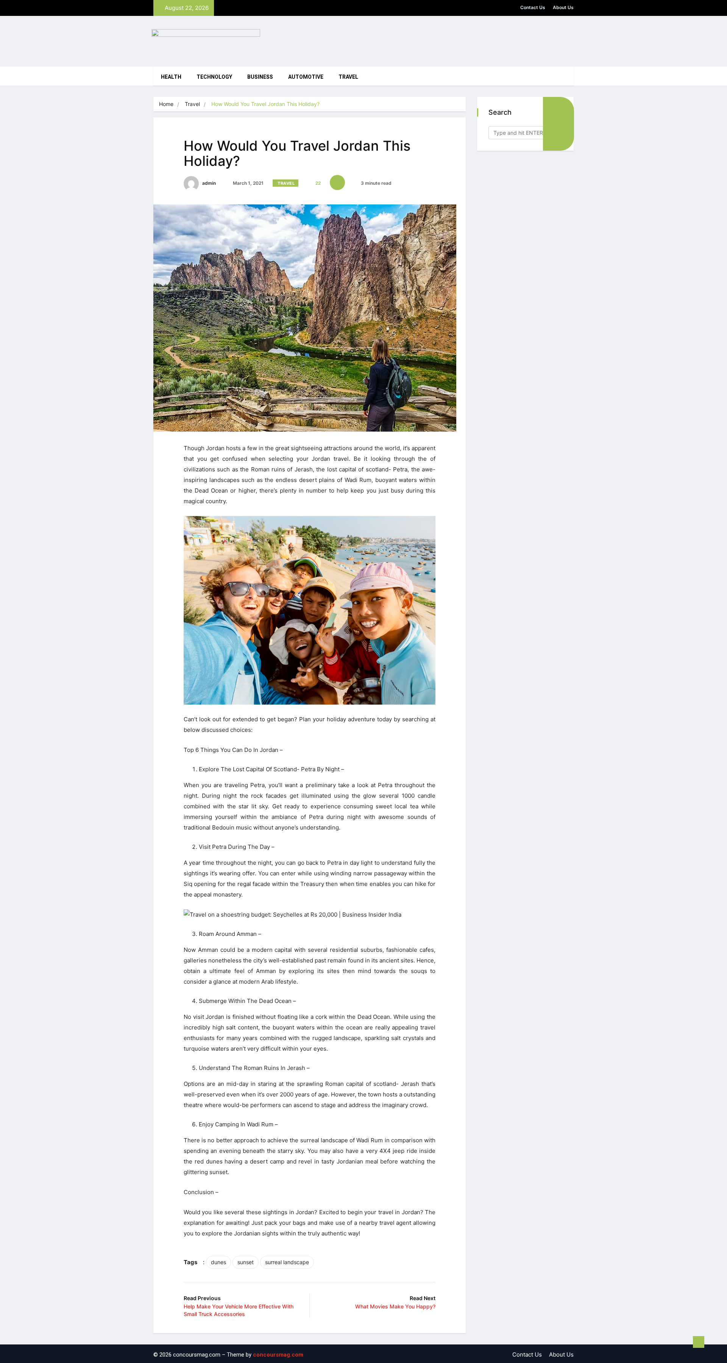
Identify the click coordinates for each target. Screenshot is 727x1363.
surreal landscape (287, 1262)
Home (166, 104)
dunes (218, 1262)
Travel (348, 77)
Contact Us (532, 7)
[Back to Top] (698, 1342)
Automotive (305, 77)
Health (171, 77)
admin (208, 183)
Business (260, 77)
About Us (563, 7)
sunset (245, 1262)
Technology (214, 77)
